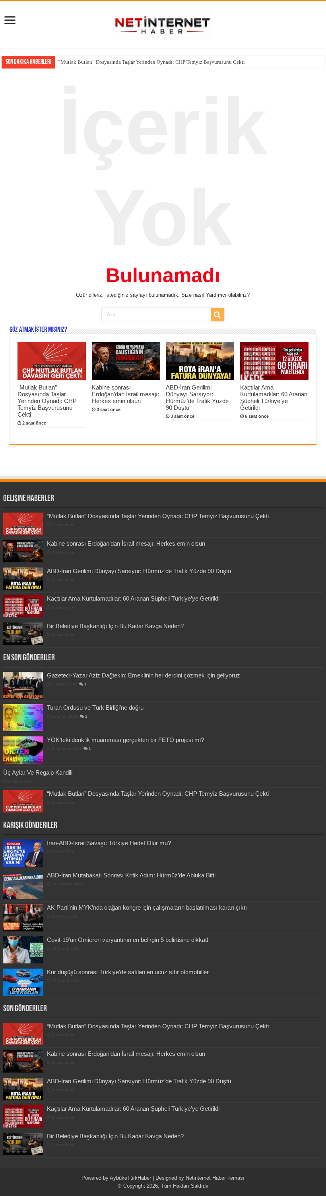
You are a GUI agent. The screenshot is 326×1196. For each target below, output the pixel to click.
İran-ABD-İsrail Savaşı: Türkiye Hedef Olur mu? (109, 843)
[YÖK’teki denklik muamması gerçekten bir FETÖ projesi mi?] (23, 749)
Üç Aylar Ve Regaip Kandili (37, 772)
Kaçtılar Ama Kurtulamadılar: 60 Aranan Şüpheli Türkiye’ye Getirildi (273, 397)
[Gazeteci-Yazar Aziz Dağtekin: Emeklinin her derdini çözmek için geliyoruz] (23, 685)
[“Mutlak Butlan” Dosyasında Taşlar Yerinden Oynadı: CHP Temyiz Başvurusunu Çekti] (23, 801)
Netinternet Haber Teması (215, 1178)
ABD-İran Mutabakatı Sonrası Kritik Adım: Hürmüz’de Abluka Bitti (131, 875)
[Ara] (217, 314)
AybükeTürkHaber (130, 1178)
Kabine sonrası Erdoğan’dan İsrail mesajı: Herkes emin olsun (123, 62)
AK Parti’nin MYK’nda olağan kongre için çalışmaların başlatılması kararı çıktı (147, 907)
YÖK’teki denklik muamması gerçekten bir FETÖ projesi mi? (125, 739)
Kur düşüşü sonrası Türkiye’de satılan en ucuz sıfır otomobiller (128, 972)
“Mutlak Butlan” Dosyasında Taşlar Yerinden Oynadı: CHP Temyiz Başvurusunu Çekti (47, 401)
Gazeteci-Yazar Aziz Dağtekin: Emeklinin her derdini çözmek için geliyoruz (143, 675)
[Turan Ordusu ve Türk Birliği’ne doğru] (23, 717)
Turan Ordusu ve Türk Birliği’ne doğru (95, 707)
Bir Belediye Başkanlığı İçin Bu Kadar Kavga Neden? (115, 625)
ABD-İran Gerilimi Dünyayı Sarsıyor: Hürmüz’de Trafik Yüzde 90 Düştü (197, 397)
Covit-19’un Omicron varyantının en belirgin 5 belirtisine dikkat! (127, 939)
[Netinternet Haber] (163, 23)
